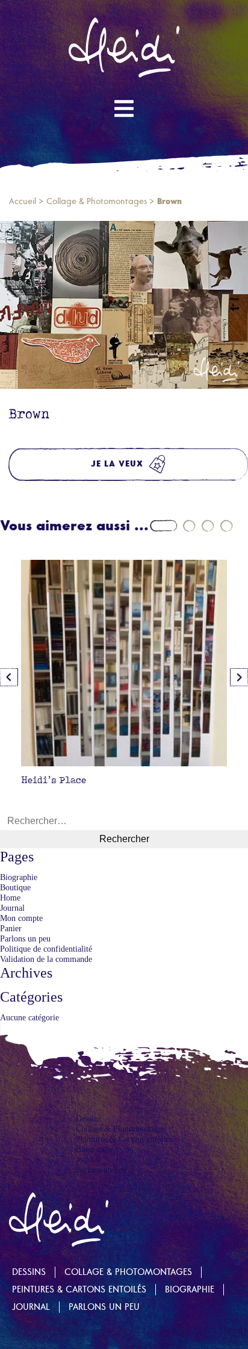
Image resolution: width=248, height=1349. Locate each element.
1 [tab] (163, 525)
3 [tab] (208, 525)
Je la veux (117, 464)
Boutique (15, 887)
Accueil (22, 201)
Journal (12, 908)
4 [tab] (226, 525)
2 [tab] (189, 525)
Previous (9, 677)
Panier (11, 928)
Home (10, 897)
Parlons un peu (25, 938)
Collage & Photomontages (96, 201)
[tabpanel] (124, 676)
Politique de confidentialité (46, 949)
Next (239, 677)
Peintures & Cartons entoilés (124, 1139)
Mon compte (21, 918)
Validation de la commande (46, 959)
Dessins (88, 1118)
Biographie (18, 877)
